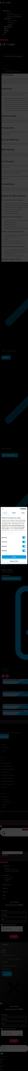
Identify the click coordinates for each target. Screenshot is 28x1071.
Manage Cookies (14, 561)
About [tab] (23, 512)
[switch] (24, 542)
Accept (14, 557)
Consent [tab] (5, 512)
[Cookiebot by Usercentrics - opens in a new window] (20, 509)
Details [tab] (14, 512)
